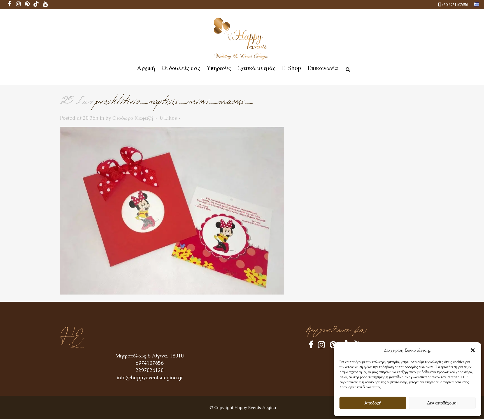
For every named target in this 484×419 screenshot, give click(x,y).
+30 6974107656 (455, 4)
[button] (473, 350)
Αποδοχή (372, 403)
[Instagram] (18, 4)
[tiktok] (36, 4)
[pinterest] (27, 4)
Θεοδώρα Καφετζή (132, 118)
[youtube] (45, 4)
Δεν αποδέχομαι (442, 403)
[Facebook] (9, 4)
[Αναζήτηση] (347, 68)
